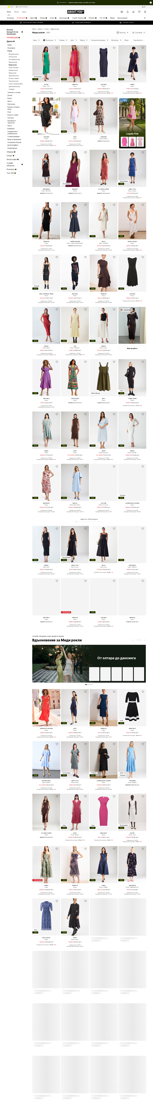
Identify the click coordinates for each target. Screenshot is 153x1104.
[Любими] (139, 12)
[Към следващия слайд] (144, 640)
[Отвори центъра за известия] (133, 12)
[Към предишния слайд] (133, 640)
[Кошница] (145, 12)
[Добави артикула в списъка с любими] (57, 48)
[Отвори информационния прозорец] (151, 3)
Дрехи (40, 29)
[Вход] (127, 12)
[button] (123, 32)
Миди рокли (55, 29)
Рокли (47, 29)
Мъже (16, 12)
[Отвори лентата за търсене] (144, 18)
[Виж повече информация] (46, 94)
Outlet (11, 6)
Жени (9, 12)
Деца (24, 12)
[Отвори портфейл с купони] (122, 12)
